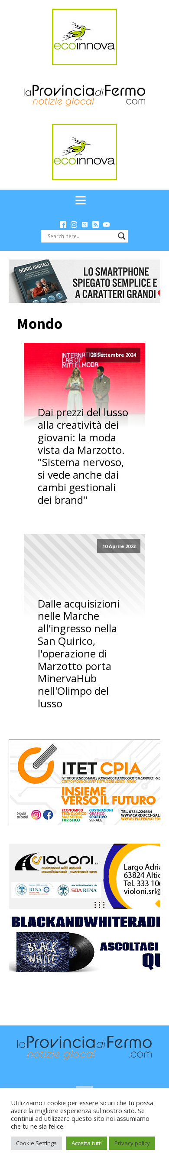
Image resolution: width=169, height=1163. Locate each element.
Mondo (39, 323)
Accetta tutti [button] (87, 1143)
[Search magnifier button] (122, 236)
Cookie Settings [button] (36, 1143)
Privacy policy (132, 1143)
